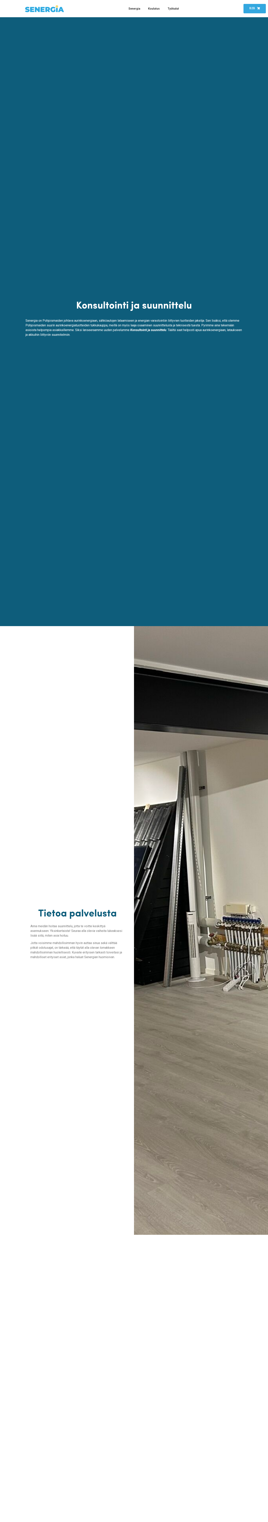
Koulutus (154, 8)
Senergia (134, 8)
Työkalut (173, 8)
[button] (254, 8)
